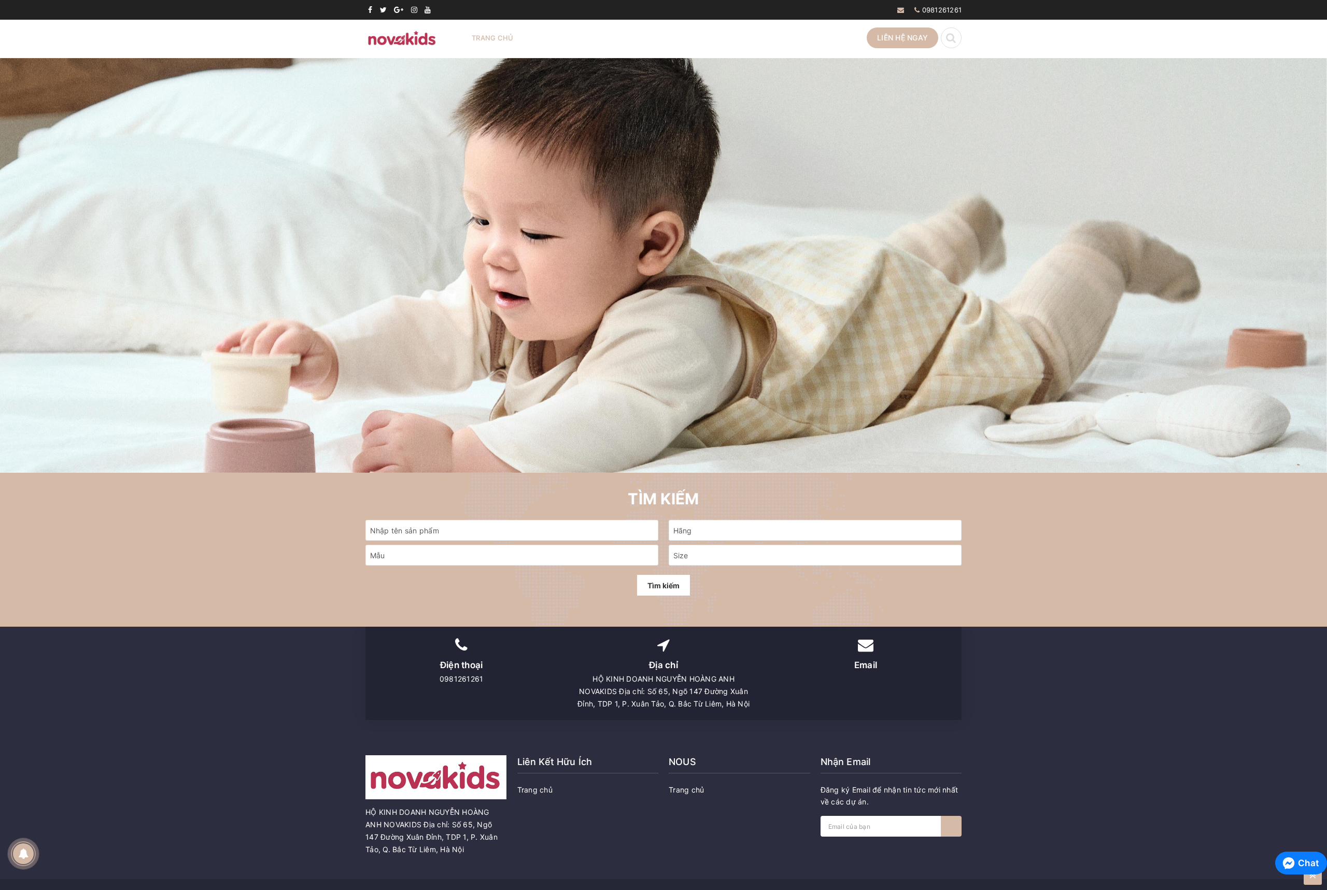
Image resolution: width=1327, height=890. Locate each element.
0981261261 (942, 10)
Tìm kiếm (663, 585)
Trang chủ (492, 38)
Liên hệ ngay (902, 37)
